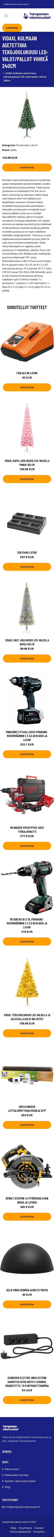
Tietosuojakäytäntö (20, 1531)
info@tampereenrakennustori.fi (16, 4)
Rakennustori (12, 1469)
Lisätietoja (27, 167)
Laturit (33, 145)
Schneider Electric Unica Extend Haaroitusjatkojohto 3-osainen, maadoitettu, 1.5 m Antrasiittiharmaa (27, 1381)
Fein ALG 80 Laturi (27, 373)
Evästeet (38, 1528)
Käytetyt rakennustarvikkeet (20, 1481)
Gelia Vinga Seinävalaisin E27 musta (27, 1290)
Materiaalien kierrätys (17, 1475)
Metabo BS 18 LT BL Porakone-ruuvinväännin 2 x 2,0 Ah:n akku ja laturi (27, 923)
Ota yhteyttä (25, 1528)
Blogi (7, 1487)
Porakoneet (22, 145)
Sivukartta (38, 1531)
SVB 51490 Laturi (27, 552)
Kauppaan (12, 27)
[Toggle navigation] (6, 16)
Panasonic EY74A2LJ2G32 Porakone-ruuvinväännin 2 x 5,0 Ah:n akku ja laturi (27, 736)
